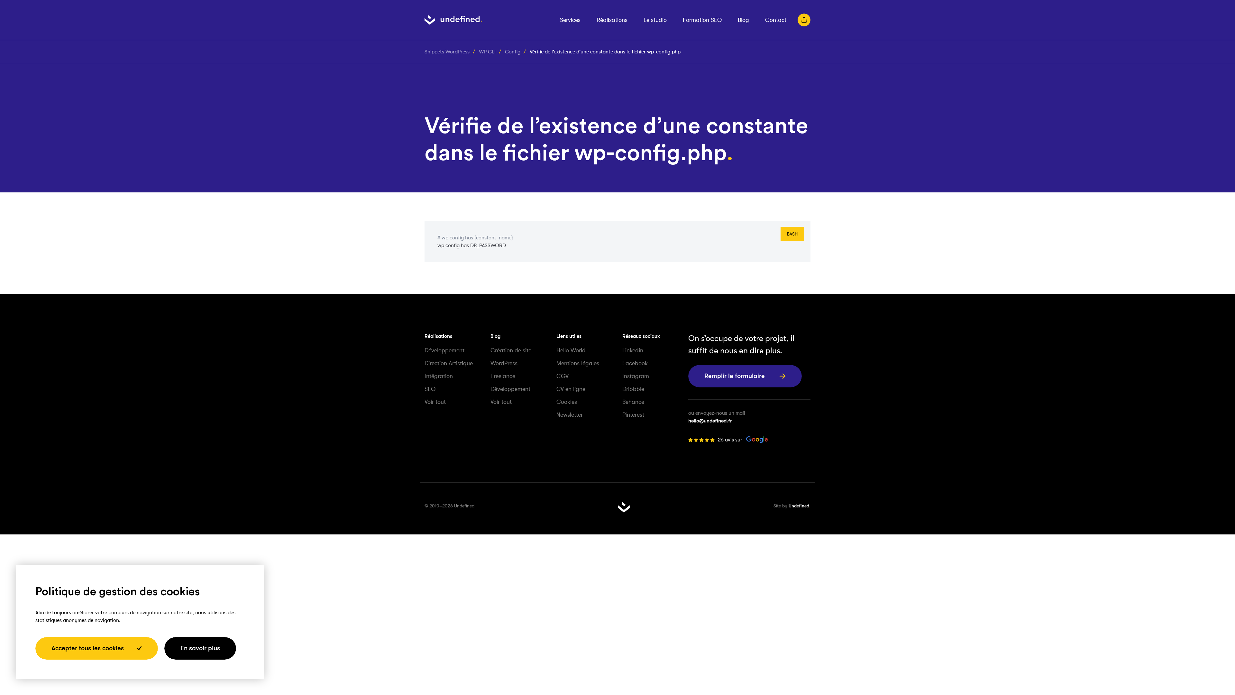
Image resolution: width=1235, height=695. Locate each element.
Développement (444, 350)
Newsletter (569, 415)
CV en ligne (570, 389)
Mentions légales (577, 363)
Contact (775, 20)
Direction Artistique (449, 363)
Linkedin (632, 350)
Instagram (635, 376)
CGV (562, 376)
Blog (743, 20)
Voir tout (435, 402)
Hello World (571, 350)
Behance (633, 402)
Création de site (510, 350)
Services (570, 20)
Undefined (799, 505)
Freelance (502, 376)
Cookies (566, 402)
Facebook (635, 363)
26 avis (726, 440)
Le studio (655, 20)
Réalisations (612, 20)
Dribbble (633, 389)
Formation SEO (702, 20)
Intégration (439, 376)
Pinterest (633, 415)
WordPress (503, 363)
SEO (430, 389)
